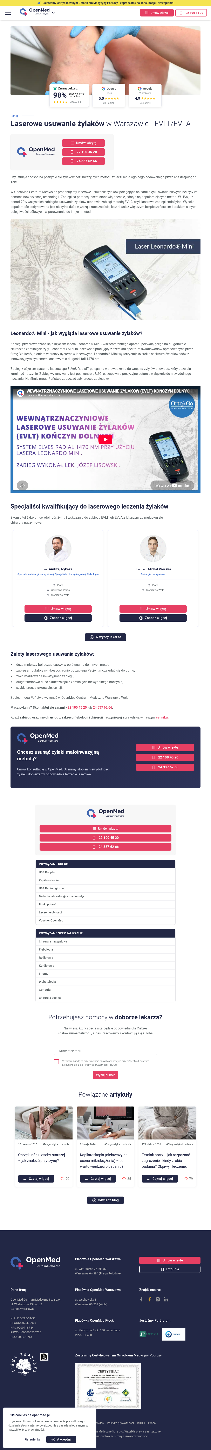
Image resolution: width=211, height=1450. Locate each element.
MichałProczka (153, 569)
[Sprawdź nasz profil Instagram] (156, 1299)
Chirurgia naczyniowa (153, 574)
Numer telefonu (70, 1051)
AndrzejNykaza (58, 569)
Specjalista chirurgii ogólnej (70, 574)
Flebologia (93, 574)
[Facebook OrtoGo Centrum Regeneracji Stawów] (147, 1299)
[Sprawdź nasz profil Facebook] (139, 1299)
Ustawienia (32, 1439)
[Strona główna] (41, 1263)
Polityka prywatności (96, 1064)
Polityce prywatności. (31, 1429)
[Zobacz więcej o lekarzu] (58, 537)
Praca (152, 1423)
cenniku (162, 717)
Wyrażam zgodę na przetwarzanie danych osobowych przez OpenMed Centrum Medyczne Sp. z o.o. (105, 1063)
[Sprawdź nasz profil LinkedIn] (164, 1299)
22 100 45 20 (77, 707)
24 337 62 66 (102, 707)
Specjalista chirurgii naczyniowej (36, 574)
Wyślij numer (105, 1075)
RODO (113, 1064)
